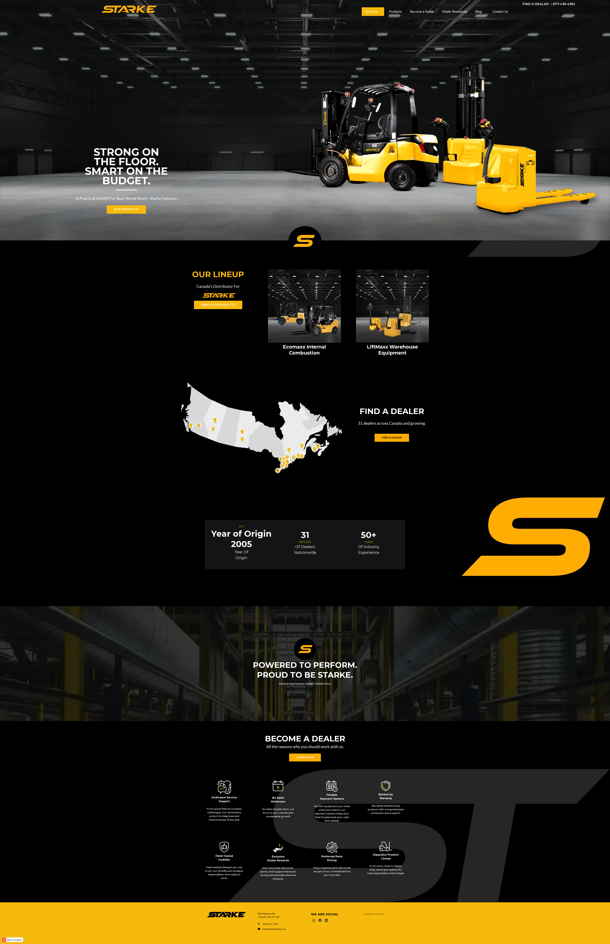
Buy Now (371, 12)
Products (395, 12)
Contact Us (500, 12)
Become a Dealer (422, 12)
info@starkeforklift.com (274, 929)
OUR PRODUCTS (126, 209)
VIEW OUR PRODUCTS (218, 305)
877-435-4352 (564, 4)
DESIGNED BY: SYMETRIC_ (374, 914)
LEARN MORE (305, 757)
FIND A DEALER (535, 4)
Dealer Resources (454, 12)
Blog (478, 12)
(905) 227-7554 (270, 924)
